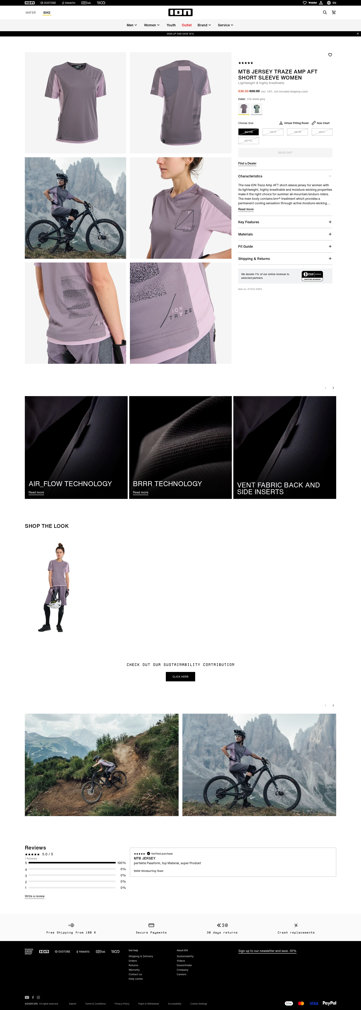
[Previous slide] (326, 388)
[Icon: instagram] (38, 997)
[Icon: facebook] (33, 997)
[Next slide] (333, 388)
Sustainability (185, 956)
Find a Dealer (247, 163)
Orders (133, 961)
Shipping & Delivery (141, 956)
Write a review (35, 896)
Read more (246, 209)
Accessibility (174, 1003)
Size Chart (323, 123)
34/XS (248, 132)
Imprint (72, 1003)
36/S (273, 132)
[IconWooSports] (101, 3)
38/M (297, 132)
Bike (46, 12)
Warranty (134, 970)
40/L (322, 132)
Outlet (187, 25)
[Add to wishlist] (330, 54)
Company (182, 970)
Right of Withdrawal (148, 1003)
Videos (181, 961)
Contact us (135, 974)
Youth (171, 25)
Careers (181, 974)
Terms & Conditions (95, 1003)
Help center (136, 979)
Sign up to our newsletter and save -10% (267, 951)
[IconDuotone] (48, 3)
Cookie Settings (198, 1003)
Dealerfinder (184, 965)
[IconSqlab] (86, 3)
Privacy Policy (122, 1003)
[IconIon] (30, 3)
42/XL (248, 140)
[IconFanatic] (68, 3)
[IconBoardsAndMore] (29, 952)
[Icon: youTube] (27, 997)
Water (31, 12)
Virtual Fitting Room (296, 123)
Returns (133, 965)
